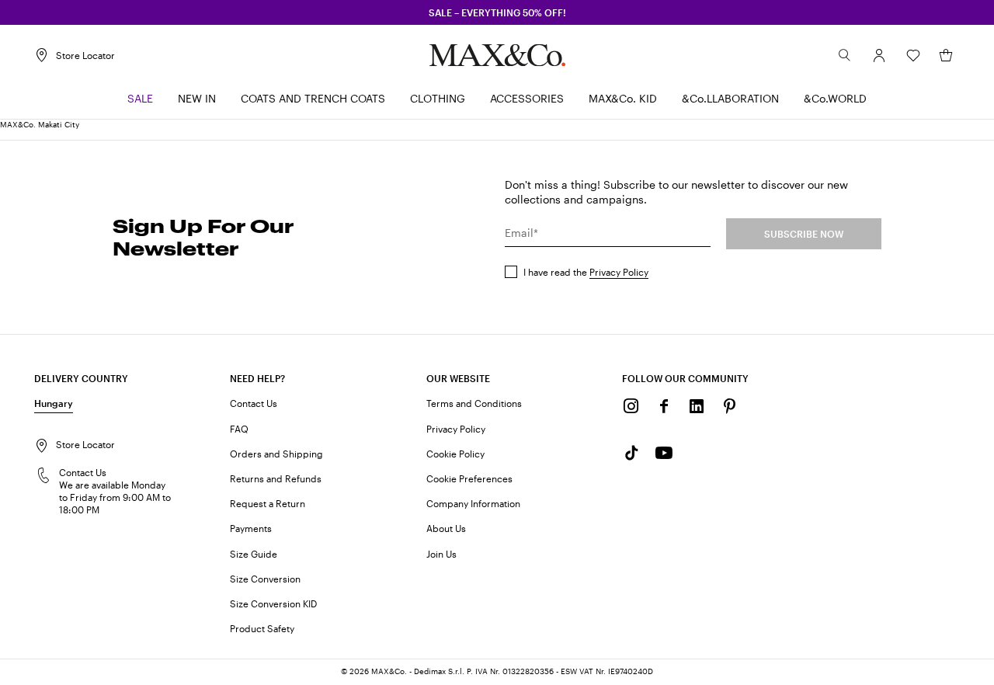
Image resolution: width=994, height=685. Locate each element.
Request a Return (267, 503)
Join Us (441, 553)
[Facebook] (664, 406)
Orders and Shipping (276, 453)
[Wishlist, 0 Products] (913, 55)
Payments (251, 528)
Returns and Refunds (275, 478)
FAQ (239, 428)
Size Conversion (265, 578)
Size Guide (253, 553)
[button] (879, 55)
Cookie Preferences (469, 478)
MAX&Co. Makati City (39, 124)
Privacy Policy (618, 271)
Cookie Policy (455, 453)
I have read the (585, 271)
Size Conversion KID (273, 603)
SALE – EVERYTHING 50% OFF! (497, 12)
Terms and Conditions (474, 403)
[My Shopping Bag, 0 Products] (946, 55)
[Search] (845, 55)
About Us (446, 528)
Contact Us (253, 403)
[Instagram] (631, 406)
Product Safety (262, 628)
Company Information (473, 503)
